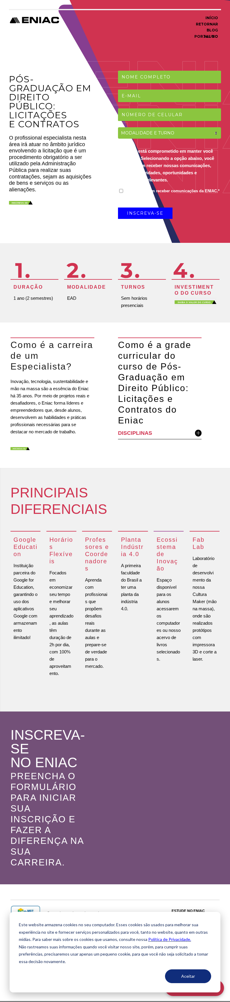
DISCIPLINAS (135, 433)
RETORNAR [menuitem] (207, 24)
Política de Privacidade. (169, 939)
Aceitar (188, 976)
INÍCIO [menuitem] (211, 18)
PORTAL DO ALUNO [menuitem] (206, 36)
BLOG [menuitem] (212, 30)
